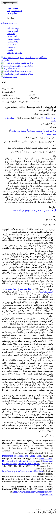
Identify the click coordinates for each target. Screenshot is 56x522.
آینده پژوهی (12, 31)
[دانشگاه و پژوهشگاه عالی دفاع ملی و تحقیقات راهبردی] (28, 60)
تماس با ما (12, 13)
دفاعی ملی (12, 44)
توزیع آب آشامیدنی (21, 210)
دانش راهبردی (13, 39)
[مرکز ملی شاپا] (9, 76)
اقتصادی (11, 33)
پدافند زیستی (37, 210)
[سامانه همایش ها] (10, 68)
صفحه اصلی (13, 8)
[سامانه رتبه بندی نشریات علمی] (17, 65)
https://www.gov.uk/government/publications (22, 471)
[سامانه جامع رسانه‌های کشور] (16, 71)
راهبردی (11, 47)
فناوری (10, 50)
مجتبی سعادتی (35, 131)
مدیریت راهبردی (14, 52)
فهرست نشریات (14, 10)
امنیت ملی (12, 36)
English (10, 18)
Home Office (45, 458)
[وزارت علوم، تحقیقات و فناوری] (17, 63)
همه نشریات (13, 28)
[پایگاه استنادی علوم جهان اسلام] (17, 74)
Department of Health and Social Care (21, 456)
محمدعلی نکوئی (18, 131)
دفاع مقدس (12, 41)
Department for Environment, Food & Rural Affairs (27, 462)
